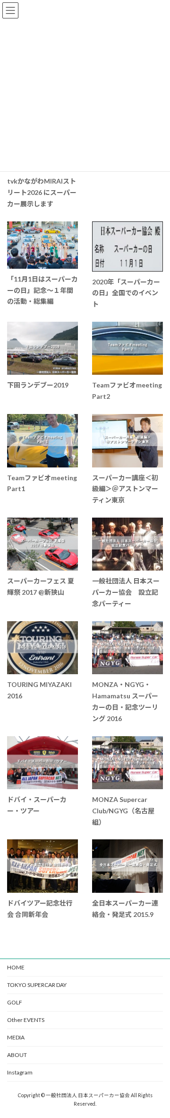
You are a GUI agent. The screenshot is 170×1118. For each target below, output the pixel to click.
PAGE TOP (156, 1074)
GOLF (14, 1002)
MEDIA (16, 1037)
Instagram (20, 1072)
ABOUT (17, 1054)
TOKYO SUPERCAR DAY (37, 984)
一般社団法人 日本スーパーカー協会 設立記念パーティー (126, 592)
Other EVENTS (25, 1019)
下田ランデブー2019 (37, 385)
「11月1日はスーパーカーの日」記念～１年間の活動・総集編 (42, 290)
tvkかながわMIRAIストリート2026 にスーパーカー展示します (41, 192)
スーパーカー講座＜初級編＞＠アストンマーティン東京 (125, 489)
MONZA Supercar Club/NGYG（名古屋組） (123, 810)
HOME (16, 967)
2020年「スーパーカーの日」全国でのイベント (126, 293)
